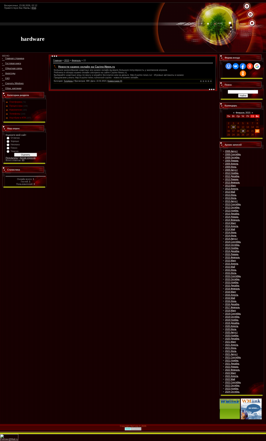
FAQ (7, 78)
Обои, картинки (13, 88)
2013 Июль (230, 198)
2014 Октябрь (232, 245)
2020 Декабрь (232, 338)
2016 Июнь (230, 301)
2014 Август (231, 238)
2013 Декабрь (232, 213)
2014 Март (230, 223)
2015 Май (230, 266)
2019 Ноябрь (232, 320)
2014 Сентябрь (233, 241)
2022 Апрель (231, 376)
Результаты (12, 158)
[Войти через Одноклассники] (243, 73)
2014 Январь (232, 217)
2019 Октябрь (232, 316)
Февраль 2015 (243, 112)
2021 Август (231, 354)
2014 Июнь (230, 232)
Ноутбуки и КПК (17, 117)
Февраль (76, 60)
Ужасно (14, 151)
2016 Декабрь (232, 304)
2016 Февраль (232, 288)
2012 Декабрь (232, 176)
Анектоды (10, 73)
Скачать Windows (14, 83)
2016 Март (230, 291)
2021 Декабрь (232, 363)
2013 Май (230, 192)
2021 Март (230, 341)
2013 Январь (232, 179)
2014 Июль (230, 235)
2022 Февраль (232, 370)
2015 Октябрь (232, 279)
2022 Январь (232, 366)
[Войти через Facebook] (243, 66)
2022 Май (230, 379)
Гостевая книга (13, 63)
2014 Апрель (231, 226)
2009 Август (231, 170)
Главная (57, 60)
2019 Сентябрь (233, 313)
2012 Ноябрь (232, 173)
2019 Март (230, 310)
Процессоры (16, 106)
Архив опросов (28, 158)
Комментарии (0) (115, 81)
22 (257, 131)
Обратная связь (13, 68)
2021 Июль (230, 351)
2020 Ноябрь (232, 335)
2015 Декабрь (232, 285)
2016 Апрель (231, 295)
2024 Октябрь (232, 391)
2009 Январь (232, 160)
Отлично (15, 138)
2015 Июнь (230, 270)
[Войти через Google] (257, 66)
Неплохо (15, 144)
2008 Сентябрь (233, 154)
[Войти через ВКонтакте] (236, 66)
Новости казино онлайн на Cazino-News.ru (86, 66)
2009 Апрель (231, 163)
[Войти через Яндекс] (250, 66)
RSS (34, 8)
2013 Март (230, 185)
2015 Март (230, 260)
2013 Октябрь (232, 207)
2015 (66, 60)
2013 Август (231, 201)
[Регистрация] (250, 14)
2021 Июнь (230, 348)
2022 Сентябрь (233, 382)
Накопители (15, 109)
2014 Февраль (232, 220)
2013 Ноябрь (232, 210)
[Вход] (252, 23)
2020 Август (231, 332)
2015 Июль (230, 273)
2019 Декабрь (232, 323)
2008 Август (231, 151)
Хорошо (15, 141)
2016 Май (230, 298)
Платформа (15, 102)
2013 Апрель (231, 188)
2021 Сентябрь (233, 357)
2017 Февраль (232, 307)
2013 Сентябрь (233, 204)
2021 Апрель (231, 345)
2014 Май (230, 229)
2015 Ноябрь (232, 282)
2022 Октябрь (232, 385)
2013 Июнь (230, 195)
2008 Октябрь (232, 157)
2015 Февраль (232, 257)
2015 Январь (232, 254)
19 (243, 131)
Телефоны (14, 113)
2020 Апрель (231, 326)
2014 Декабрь (232, 251)
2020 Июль (230, 329)
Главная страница (14, 58)
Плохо (14, 148)
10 (233, 127)
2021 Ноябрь (232, 360)
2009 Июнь (230, 167)
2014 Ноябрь (232, 248)
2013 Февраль (232, 182)
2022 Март (230, 373)
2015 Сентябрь (233, 276)
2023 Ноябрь (232, 388)
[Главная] (247, 6)
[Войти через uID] (228, 66)
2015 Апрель (231, 263)
